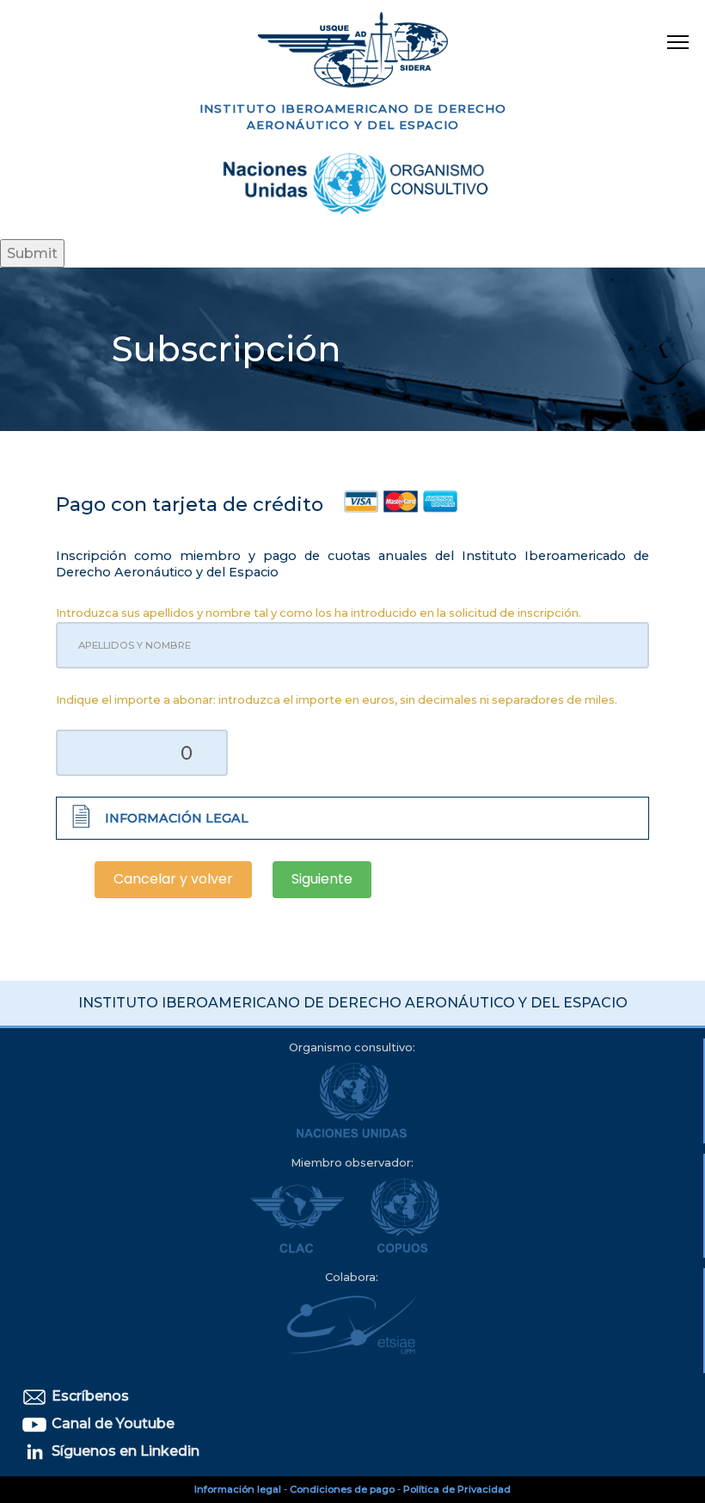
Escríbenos (88, 1396)
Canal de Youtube (111, 1423)
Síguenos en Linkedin (123, 1451)
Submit (32, 253)
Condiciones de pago (342, 1489)
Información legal (237, 1489)
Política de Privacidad (457, 1489)
